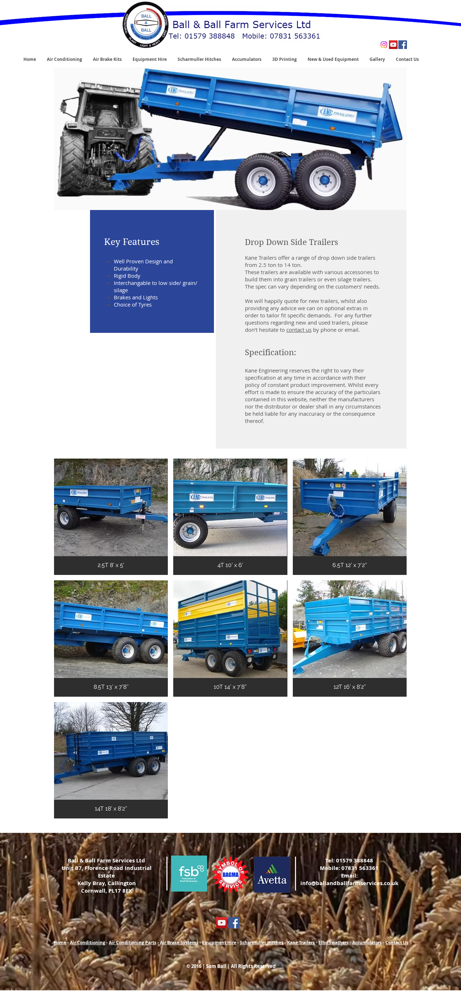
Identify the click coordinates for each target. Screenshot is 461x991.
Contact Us (396, 942)
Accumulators (367, 942)
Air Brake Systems (179, 942)
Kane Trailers (301, 942)
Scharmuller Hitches (261, 942)
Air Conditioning (87, 942)
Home (60, 942)
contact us (299, 329)
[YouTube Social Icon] (393, 44)
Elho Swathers (333, 942)
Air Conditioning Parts (132, 942)
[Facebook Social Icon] (402, 44)
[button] (111, 517)
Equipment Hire (219, 942)
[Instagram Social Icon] (384, 44)
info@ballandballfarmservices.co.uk (349, 883)
